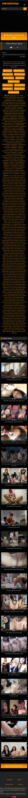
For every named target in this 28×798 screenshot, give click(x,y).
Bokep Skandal (9, 77)
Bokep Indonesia (14, 81)
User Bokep (21, 167)
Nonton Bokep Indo (15, 226)
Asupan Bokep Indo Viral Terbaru (10, 178)
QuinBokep (13, 159)
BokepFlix (16, 110)
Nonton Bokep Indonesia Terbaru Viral (11, 247)
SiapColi (17, 163)
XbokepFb (21, 171)
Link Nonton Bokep (13, 221)
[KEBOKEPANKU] (11, 4)
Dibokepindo (17, 133)
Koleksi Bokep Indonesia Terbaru (18, 204)
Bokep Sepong (20, 74)
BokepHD (22, 110)
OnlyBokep (20, 152)
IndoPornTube (19, 137)
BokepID (22, 111)
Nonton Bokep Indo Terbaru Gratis (11, 232)
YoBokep (23, 173)
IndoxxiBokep (6, 141)
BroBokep (15, 131)
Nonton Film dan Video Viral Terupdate (14, 263)
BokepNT (20, 121)
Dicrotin (23, 133)
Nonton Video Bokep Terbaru (10, 276)
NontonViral (7, 152)
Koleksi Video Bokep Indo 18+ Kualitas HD (13, 209)
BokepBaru (8, 107)
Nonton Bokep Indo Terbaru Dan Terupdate (13, 230)
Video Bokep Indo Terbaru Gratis (10, 323)
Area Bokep (20, 95)
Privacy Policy (9, 784)
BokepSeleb (17, 123)
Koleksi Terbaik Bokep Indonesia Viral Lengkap (13, 208)
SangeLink (5, 162)
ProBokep (22, 157)
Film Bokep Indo (14, 201)
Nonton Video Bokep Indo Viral (17, 269)
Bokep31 (4, 105)
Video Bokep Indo (20, 321)
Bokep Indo (8, 70)
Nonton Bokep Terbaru (8, 250)
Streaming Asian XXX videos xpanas (11, 302)
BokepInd (14, 115)
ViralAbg (16, 170)
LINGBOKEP (14, 147)
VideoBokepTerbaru (8, 170)
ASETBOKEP (12, 97)
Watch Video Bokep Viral (14, 328)
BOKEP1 (23, 103)
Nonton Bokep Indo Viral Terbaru (12, 238)
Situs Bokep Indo (17, 281)
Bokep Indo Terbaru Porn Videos (11, 185)
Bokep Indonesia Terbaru (15, 188)
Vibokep (7, 168)
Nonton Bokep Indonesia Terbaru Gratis (14, 245)
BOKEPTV (21, 128)
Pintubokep (15, 155)
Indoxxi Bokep (20, 139)
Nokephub (22, 150)
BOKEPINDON (13, 118)
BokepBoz (20, 107)
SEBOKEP (5, 163)
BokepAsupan (16, 105)
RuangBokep (6, 160)
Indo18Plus (12, 137)
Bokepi (17, 111)
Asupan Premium (21, 97)
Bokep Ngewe (8, 74)
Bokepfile (11, 110)
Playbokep (5, 157)
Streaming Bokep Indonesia (9, 310)
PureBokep (7, 159)
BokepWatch (13, 129)
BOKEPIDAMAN (8, 113)
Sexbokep (11, 163)
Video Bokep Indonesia (18, 325)
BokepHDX (6, 111)
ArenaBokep (5, 97)
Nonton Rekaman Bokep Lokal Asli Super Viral (13, 264)
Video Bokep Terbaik (7, 326)
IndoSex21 (6, 139)
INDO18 (6, 137)
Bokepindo (20, 115)
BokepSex (23, 123)
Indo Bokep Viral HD (13, 203)
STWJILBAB (14, 165)
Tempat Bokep (14, 167)
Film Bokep (6, 201)
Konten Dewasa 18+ (17, 216)
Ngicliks (11, 150)
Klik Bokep (13, 146)
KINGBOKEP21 (22, 144)
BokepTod (22, 126)
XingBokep (5, 173)
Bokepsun (13, 124)
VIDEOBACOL (19, 168)
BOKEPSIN (7, 124)
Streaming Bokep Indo (17, 303)
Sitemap (20, 784)
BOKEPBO (14, 107)
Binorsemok (12, 102)
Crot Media (10, 133)
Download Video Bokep (18, 200)
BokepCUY (5, 110)
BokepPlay (4, 123)
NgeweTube (5, 150)
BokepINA (21, 113)
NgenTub (20, 149)
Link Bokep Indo (19, 217)
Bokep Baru (11, 182)
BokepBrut (7, 108)
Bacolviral (19, 98)
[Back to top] (23, 793)
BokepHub (12, 111)
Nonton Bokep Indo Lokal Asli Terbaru (16, 229)
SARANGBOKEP (20, 162)
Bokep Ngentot (19, 70)
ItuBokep (23, 141)
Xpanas (11, 173)
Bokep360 (9, 105)
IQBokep (17, 141)
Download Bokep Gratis (13, 196)
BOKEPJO (4, 120)
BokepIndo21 (21, 116)
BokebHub (18, 102)
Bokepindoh (6, 118)
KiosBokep (7, 146)
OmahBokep (14, 152)
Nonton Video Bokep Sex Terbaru (16, 274)
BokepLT (23, 120)
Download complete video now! (15, 36)
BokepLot (17, 120)
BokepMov (14, 121)
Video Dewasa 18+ (17, 326)
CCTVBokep (22, 131)
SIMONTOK (7, 165)
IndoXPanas (13, 139)
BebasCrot (14, 100)
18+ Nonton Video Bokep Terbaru (16, 177)
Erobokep (22, 134)
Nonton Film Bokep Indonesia (17, 260)
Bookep (10, 131)
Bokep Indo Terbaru (19, 183)
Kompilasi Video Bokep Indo (9, 214)
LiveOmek (7, 149)
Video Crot (12, 168)
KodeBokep (20, 146)
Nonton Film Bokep (13, 255)
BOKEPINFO (21, 118)
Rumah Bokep (13, 160)
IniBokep (12, 141)
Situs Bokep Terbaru (17, 282)
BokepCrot (20, 108)
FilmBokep (12, 136)
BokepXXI (5, 131)
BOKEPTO (16, 126)
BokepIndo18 (13, 116)
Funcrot (18, 136)
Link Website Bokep (16, 224)
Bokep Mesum (8, 85)
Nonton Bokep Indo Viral (20, 237)
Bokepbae (23, 105)
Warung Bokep (6, 171)
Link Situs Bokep (17, 222)
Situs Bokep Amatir (7, 281)
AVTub (14, 98)
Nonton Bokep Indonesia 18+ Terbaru (15, 242)
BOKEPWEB (20, 129)
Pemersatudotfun (7, 155)
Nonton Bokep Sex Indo (19, 248)
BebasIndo (20, 100)
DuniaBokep (11, 134)
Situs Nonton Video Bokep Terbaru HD (16, 292)
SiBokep (22, 163)
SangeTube (12, 162)
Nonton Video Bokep (7, 266)
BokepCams (14, 108)
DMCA (19, 779)
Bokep (11, 61)
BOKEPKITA (11, 120)
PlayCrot (11, 157)
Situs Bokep (21, 279)
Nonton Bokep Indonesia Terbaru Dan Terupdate (14, 243)
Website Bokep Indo (12, 331)
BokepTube (15, 128)
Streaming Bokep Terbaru (18, 312)
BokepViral (6, 129)
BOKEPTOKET (7, 128)
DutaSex (17, 134)
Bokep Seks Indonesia (10, 195)
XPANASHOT (17, 173)
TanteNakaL (20, 165)
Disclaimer (10, 779)
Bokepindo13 (6, 116)
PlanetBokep (22, 155)
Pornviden (16, 157)
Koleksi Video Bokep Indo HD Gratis (12, 211)
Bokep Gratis (18, 182)
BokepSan (10, 123)
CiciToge (5, 133)
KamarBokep (9, 142)
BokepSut (4, 126)
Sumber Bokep (17, 318)
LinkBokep (20, 147)
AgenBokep (13, 95)
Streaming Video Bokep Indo (17, 315)
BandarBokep (7, 100)
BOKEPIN (15, 113)
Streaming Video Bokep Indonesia (11, 316)
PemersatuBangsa (17, 154)
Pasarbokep (9, 154)
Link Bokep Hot (10, 217)
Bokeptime (10, 126)
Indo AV (22, 136)
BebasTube (5, 102)
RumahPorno (21, 160)
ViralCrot (21, 170)
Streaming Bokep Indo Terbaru (11, 305)
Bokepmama (8, 121)
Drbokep (5, 134)
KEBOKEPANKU (6, 144)
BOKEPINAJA (8, 115)
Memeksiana (14, 149)
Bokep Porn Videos (14, 193)
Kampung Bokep (17, 142)
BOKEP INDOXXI (9, 103)
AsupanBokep (8, 98)
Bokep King (17, 103)
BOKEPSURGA (20, 124)
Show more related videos (14, 766)
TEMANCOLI (6, 167)
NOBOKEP (16, 150)
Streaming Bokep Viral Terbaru (11, 313)
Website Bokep (15, 171)
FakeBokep (6, 136)
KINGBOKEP (14, 144)
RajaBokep (20, 159)
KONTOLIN (7, 147)
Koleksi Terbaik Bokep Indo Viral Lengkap (14, 206)
